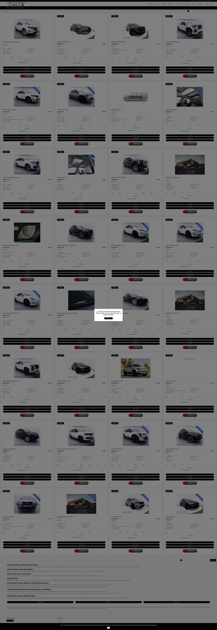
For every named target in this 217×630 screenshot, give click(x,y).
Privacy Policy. (153, 625)
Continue (108, 318)
